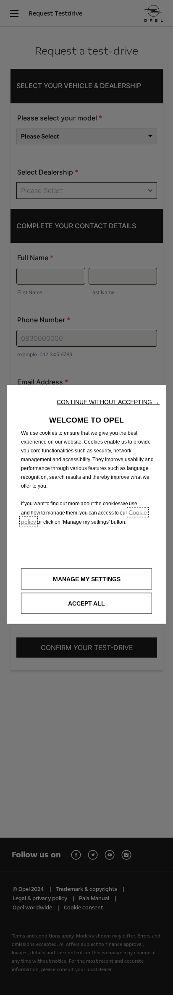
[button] (108, 401)
